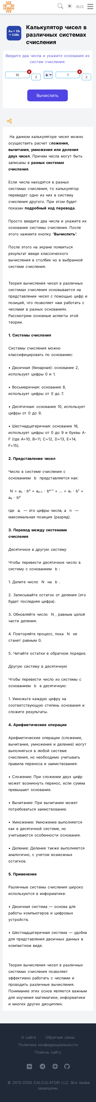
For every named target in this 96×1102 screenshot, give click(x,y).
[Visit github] (67, 1067)
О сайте (28, 1037)
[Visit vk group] (29, 1067)
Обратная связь (60, 1037)
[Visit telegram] (42, 1067)
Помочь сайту (48, 1052)
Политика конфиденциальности (48, 1044)
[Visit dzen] (55, 1067)
